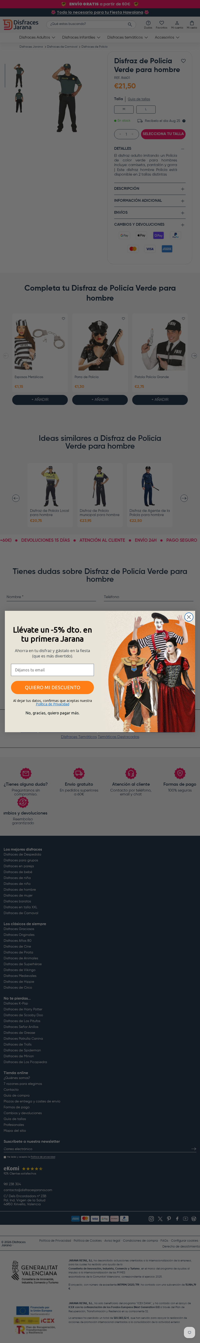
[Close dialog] (189, 617)
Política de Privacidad (52, 704)
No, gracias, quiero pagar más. (53, 713)
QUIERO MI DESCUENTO (52, 687)
